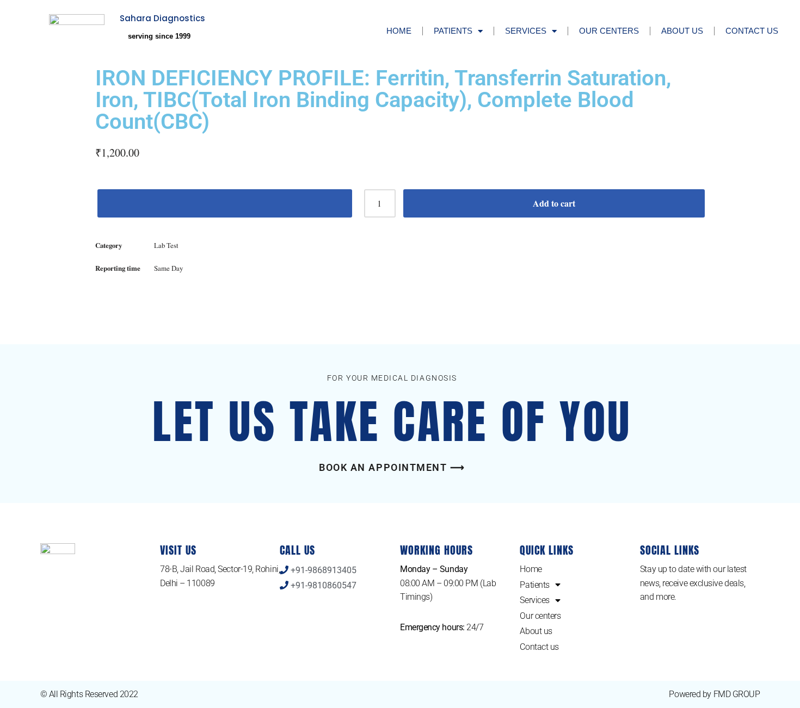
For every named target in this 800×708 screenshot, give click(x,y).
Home (398, 30)
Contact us (751, 30)
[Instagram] (717, 639)
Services (525, 30)
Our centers (609, 30)
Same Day (168, 268)
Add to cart (554, 203)
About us (682, 30)
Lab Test (166, 245)
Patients (453, 30)
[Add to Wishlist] (224, 203)
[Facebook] (653, 639)
